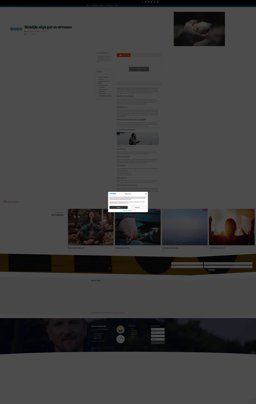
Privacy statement (130, 210)
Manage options (137, 207)
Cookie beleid (125, 210)
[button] (146, 194)
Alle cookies (118, 207)
